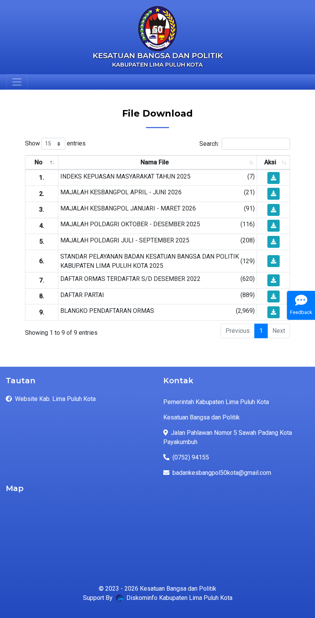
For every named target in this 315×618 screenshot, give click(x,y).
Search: (209, 143)
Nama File (155, 162)
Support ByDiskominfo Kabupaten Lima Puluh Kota (157, 597)
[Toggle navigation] (17, 82)
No (39, 162)
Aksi (270, 162)
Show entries (55, 143)
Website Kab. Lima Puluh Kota (55, 399)
